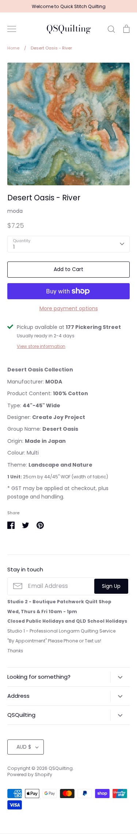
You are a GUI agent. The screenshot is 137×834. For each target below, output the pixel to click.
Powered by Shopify (29, 774)
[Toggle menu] (12, 29)
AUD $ (23, 746)
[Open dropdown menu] (120, 677)
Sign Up (111, 586)
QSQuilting (68, 28)
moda (15, 211)
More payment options (68, 308)
